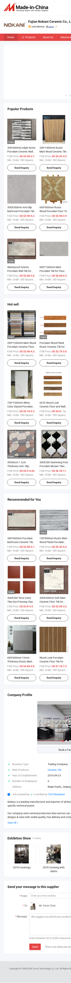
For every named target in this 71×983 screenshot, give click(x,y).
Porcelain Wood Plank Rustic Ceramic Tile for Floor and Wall (52, 346)
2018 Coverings (22, 867)
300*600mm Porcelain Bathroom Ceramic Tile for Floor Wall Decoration (21, 542)
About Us (48, 37)
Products (30, 37)
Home (10, 37)
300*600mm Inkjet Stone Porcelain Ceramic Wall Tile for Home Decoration (21, 151)
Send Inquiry (21, 167)
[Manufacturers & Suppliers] (27, 7)
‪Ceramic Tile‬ (54, 769)
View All (11, 822)
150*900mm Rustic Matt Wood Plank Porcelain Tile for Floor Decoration (53, 542)
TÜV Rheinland (56, 794)
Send (35, 946)
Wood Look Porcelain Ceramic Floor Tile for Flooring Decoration (51, 661)
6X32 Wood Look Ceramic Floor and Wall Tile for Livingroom (52, 406)
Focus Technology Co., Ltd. (46, 968)
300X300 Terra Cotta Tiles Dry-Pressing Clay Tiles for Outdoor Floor (20, 601)
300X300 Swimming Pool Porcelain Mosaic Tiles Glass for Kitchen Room (54, 466)
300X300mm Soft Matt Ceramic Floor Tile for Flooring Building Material (54, 601)
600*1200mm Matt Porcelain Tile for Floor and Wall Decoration (52, 270)
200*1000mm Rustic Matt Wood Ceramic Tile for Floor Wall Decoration (53, 151)
